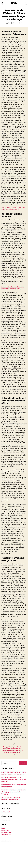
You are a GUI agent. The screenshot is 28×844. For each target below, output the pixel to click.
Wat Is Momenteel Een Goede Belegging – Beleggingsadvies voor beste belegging (13, 792)
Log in (3, 828)
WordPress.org (6, 834)
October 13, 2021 (17, 23)
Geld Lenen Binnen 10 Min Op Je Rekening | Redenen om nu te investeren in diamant (13, 779)
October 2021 (5, 812)
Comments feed (6, 832)
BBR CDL (14, 3)
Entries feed (5, 830)
